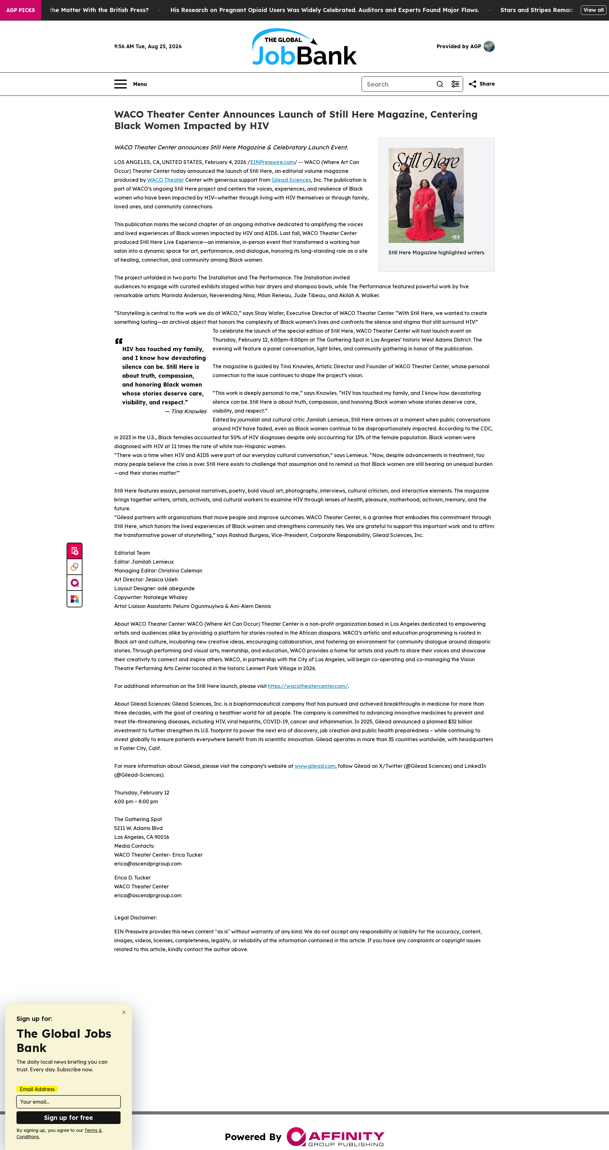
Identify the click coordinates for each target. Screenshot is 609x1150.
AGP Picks (20, 10)
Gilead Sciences (291, 180)
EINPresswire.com (272, 162)
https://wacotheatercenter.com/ (308, 686)
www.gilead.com (315, 766)
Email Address (37, 1089)
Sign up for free (68, 1117)
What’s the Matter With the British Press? (88, 10)
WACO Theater (165, 180)
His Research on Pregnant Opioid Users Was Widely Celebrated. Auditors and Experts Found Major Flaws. (324, 10)
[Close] (124, 1012)
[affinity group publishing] (74, 583)
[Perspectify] (74, 567)
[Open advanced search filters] (455, 84)
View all (594, 10)
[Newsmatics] (74, 599)
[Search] (440, 84)
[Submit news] (74, 551)
